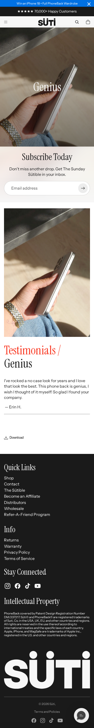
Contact (11, 483)
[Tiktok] (51, 720)
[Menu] (6, 22)
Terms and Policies (47, 711)
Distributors (15, 502)
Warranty (13, 546)
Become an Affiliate (22, 496)
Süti (52, 704)
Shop (9, 477)
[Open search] (76, 22)
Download (17, 437)
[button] (81, 715)
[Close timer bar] (89, 4)
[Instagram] (43, 720)
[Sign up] (83, 188)
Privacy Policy (17, 552)
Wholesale (14, 508)
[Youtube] (60, 720)
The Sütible (14, 490)
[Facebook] (34, 720)
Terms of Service (19, 558)
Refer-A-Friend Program (27, 514)
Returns (11, 539)
